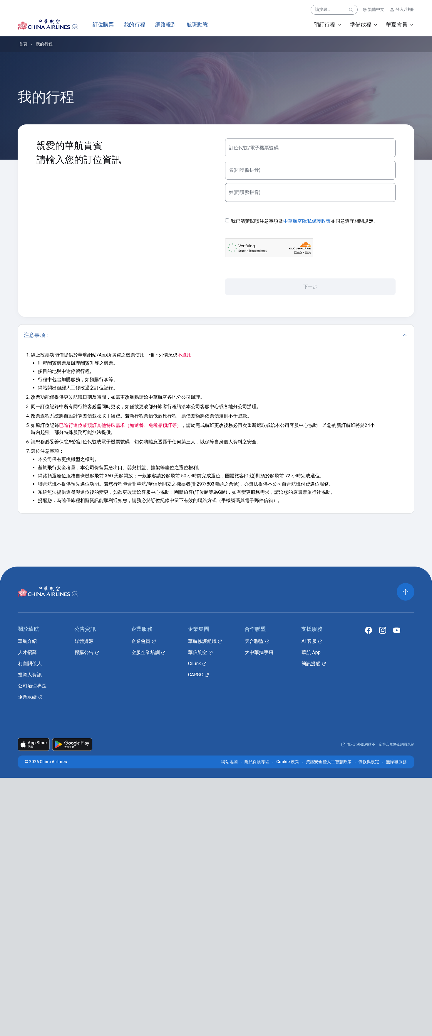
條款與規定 (369, 761)
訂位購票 (103, 24)
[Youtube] (397, 630)
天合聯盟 (254, 641)
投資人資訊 (30, 674)
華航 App (311, 652)
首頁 (23, 44)
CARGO (195, 674)
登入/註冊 (405, 9)
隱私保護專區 (257, 761)
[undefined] (42, 25)
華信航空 (197, 652)
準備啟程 (360, 24)
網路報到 (166, 24)
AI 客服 (309, 641)
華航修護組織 (202, 641)
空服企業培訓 (145, 652)
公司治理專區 (32, 686)
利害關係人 (30, 663)
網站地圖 (229, 761)
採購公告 (84, 652)
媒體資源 (84, 641)
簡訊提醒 (311, 663)
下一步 (310, 286)
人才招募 (27, 652)
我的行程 (134, 24)
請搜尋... (322, 9)
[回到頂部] (405, 592)
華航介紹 (27, 641)
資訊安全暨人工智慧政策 (329, 761)
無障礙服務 (396, 761)
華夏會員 (396, 24)
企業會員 (140, 641)
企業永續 (27, 697)
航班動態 (197, 24)
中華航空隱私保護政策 (307, 221)
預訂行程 (324, 24)
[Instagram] (383, 630)
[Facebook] (368, 630)
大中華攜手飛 (259, 652)
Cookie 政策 (287, 761)
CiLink (194, 663)
